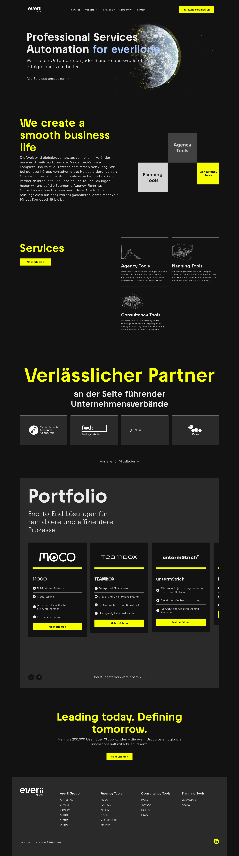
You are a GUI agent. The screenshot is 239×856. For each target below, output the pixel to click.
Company (124, 9)
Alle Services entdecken (46, 78)
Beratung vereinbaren (197, 9)
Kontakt (141, 9)
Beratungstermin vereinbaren (117, 677)
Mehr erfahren (35, 262)
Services (75, 9)
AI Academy (108, 9)
